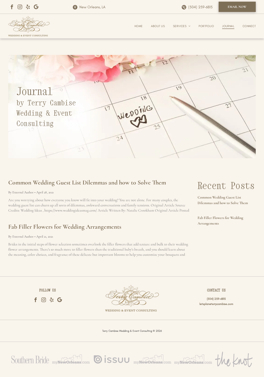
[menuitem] (134, 26)
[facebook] (11, 7)
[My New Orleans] (71, 359)
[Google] (36, 7)
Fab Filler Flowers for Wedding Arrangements (64, 227)
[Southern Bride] (30, 359)
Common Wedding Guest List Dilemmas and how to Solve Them (87, 182)
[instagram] (20, 7)
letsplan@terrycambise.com (216, 304)
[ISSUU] (112, 359)
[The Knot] (234, 359)
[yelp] (28, 7)
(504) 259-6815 (200, 7)
